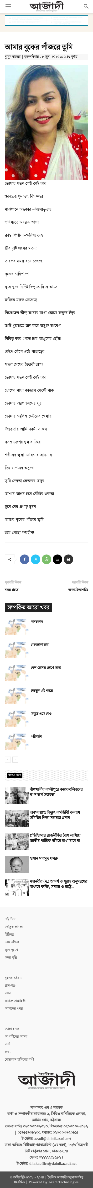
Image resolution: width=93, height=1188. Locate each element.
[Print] (68, 559)
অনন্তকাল (37, 621)
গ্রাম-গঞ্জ (10, 985)
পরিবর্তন (36, 736)
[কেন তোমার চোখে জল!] (17, 673)
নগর (8, 993)
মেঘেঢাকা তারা (40, 644)
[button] (8, 6)
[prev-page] (8, 760)
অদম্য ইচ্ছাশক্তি (78, 589)
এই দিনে (10, 919)
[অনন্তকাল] (17, 627)
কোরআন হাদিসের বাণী (19, 1059)
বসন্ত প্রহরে (12, 589)
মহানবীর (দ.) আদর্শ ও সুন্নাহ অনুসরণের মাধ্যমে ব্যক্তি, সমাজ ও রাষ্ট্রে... (58, 884)
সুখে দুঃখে (11, 949)
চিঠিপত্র (9, 934)
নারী (7, 1044)
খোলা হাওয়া (12, 1028)
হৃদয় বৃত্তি (11, 957)
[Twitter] (35, 559)
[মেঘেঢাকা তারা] (17, 650)
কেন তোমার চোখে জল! (46, 667)
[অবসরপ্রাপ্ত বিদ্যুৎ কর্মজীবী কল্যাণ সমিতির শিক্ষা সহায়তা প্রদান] (17, 818)
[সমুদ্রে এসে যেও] (17, 719)
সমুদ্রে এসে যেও (41, 713)
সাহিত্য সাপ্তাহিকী (15, 1000)
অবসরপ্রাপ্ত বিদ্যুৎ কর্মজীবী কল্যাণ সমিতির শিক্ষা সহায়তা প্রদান (55, 815)
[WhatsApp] (46, 559)
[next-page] (15, 760)
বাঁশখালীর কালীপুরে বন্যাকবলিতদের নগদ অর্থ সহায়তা (56, 792)
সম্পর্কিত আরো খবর (28, 607)
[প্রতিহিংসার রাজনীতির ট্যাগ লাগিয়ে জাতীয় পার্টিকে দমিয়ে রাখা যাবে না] (17, 841)
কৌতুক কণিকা (14, 926)
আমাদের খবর (14, 1008)
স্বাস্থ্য (7, 1051)
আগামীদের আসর (16, 1036)
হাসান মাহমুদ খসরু (44, 858)
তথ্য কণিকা (12, 942)
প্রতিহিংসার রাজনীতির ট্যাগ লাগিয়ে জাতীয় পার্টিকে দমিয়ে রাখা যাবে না (55, 838)
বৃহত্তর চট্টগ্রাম (13, 977)
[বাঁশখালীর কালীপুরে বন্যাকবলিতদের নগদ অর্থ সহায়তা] (17, 795)
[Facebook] (24, 559)
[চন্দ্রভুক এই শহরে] (17, 696)
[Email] (57, 559)
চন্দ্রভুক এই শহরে (42, 690)
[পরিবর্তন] (17, 742)
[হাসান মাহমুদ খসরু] (17, 864)
